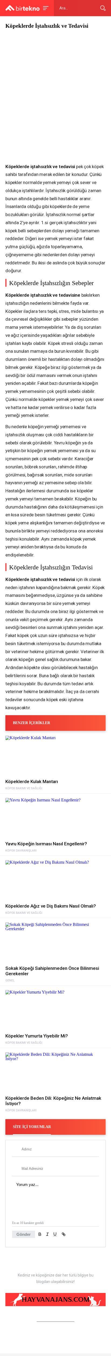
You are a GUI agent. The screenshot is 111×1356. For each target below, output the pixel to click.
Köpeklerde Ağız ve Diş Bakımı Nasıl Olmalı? (50, 906)
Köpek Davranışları (21, 850)
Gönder (23, 1234)
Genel (10, 980)
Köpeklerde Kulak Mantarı (31, 781)
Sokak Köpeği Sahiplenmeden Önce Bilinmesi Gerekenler (52, 971)
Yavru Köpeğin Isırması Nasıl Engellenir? (46, 843)
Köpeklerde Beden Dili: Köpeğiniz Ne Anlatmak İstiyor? (53, 1100)
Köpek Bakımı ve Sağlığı (23, 788)
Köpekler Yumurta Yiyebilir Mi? (36, 1036)
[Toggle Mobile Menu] (45, 8)
